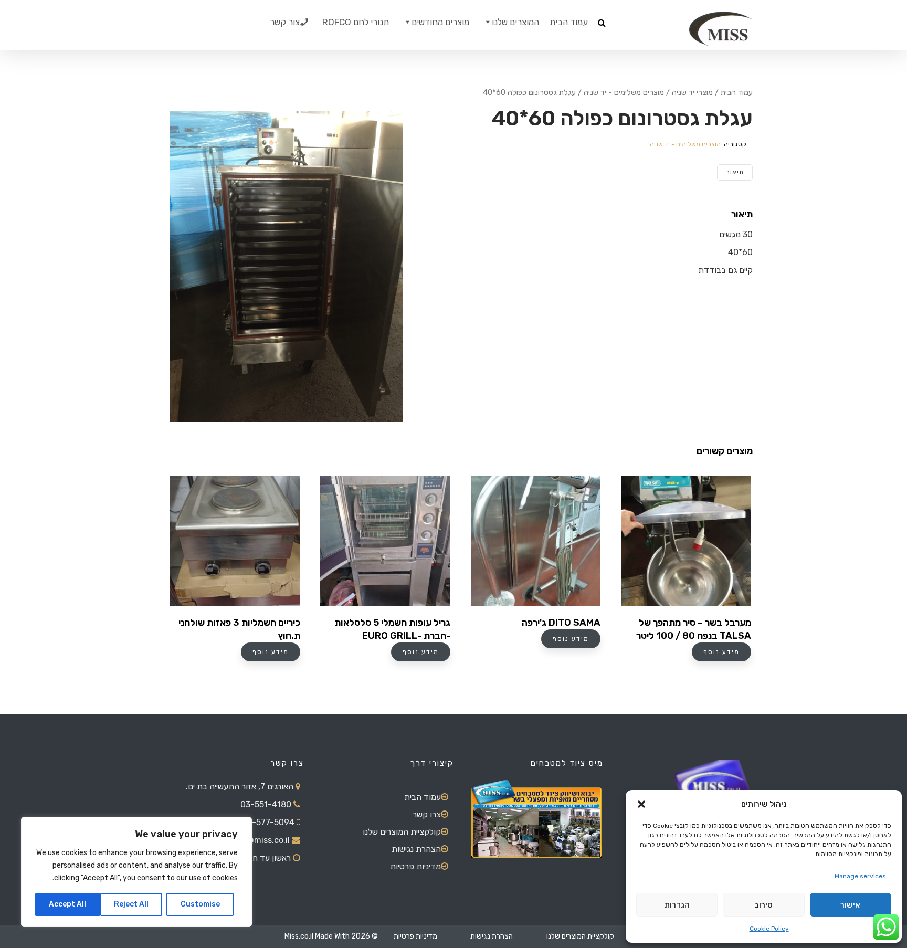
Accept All (67, 904)
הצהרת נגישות (416, 849)
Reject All (131, 904)
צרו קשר (427, 814)
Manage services (860, 876)
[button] (641, 804)
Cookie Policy (769, 928)
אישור (850, 905)
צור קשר (285, 22)
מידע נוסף (270, 652)
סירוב (763, 905)
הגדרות (677, 905)
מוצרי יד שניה (692, 92)
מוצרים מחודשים (440, 22)
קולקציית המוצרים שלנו (402, 832)
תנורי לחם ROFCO (355, 22)
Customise (200, 904)
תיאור (735, 172)
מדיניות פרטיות (415, 866)
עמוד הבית (569, 22)
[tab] (735, 172)
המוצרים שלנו (515, 22)
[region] (136, 872)
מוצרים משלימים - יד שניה (624, 92)
